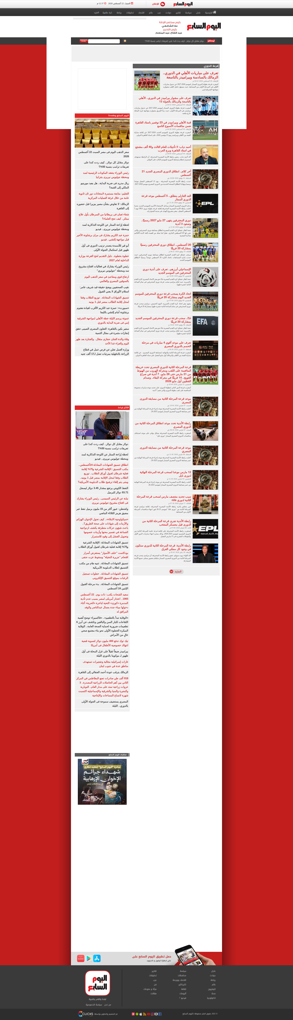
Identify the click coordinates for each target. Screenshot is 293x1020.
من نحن (107, 1004)
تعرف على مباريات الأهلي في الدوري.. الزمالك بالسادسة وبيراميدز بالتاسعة (190, 75)
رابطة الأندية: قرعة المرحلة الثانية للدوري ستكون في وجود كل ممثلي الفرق (163, 547)
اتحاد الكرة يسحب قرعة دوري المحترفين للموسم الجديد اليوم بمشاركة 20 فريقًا (163, 295)
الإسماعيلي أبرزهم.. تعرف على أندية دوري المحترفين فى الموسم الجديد (167, 271)
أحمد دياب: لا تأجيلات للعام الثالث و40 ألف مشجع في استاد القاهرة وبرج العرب (163, 148)
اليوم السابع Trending (118, 115)
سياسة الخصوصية (94, 1004)
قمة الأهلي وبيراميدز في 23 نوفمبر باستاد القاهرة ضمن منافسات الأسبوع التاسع (163, 124)
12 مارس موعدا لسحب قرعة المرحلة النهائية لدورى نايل (165, 474)
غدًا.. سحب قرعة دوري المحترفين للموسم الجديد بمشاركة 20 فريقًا (163, 320)
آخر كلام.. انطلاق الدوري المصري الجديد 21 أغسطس (166, 173)
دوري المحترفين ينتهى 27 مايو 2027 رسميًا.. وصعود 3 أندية (166, 222)
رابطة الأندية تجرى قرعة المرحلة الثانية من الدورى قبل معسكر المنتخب (166, 522)
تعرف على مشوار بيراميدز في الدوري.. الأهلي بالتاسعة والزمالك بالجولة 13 (165, 99)
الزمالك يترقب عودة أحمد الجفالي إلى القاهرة (103, 672)
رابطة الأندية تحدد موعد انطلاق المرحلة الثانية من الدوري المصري (163, 425)
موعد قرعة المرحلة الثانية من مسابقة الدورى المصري (165, 449)
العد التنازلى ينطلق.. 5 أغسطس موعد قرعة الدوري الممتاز (166, 197)
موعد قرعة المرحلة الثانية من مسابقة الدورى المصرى (165, 400)
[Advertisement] (102, 733)
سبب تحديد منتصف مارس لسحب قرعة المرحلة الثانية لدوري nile (164, 498)
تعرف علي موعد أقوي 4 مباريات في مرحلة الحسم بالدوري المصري (166, 344)
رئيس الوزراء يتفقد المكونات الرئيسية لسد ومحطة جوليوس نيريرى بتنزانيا (172, 40)
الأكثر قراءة (123, 407)
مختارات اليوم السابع (118, 755)
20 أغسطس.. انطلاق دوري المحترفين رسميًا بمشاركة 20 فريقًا (165, 246)
